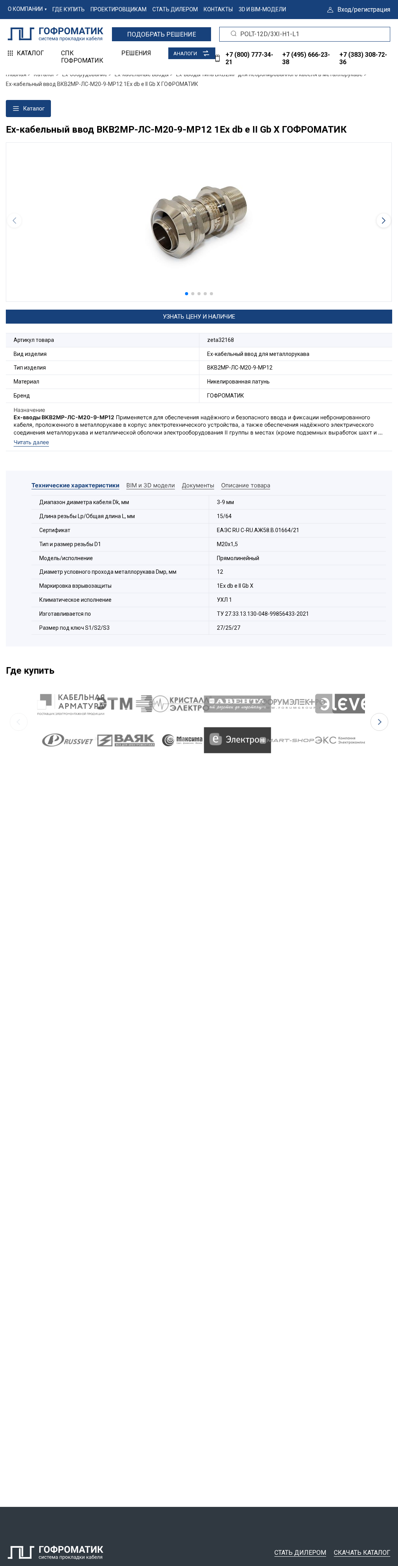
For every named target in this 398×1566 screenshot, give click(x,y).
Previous (19, 722)
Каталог (30, 53)
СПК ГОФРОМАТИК (82, 56)
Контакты (218, 9)
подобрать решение (161, 34)
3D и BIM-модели (262, 9)
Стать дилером (175, 9)
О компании (25, 9)
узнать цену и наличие (199, 316)
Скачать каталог (362, 1552)
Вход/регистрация (363, 9)
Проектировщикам (119, 9)
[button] (186, 293)
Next (379, 722)
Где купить (68, 9)
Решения (136, 53)
